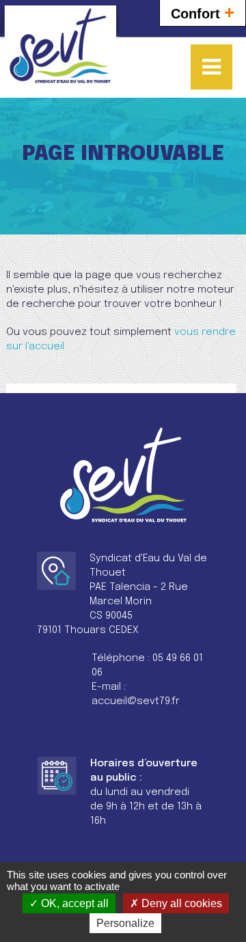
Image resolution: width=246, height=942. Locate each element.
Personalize (125, 923)
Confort (202, 12)
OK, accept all (73, 903)
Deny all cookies (180, 903)
